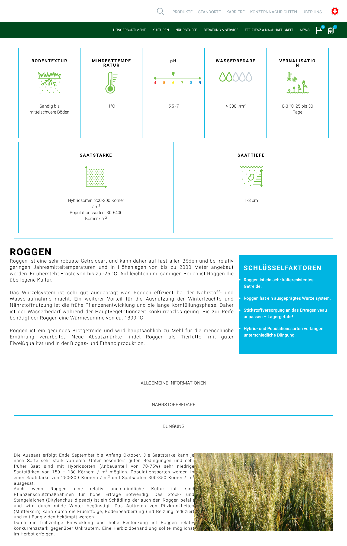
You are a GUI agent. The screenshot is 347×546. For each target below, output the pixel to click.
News (305, 30)
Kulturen (160, 30)
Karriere (235, 11)
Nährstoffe (186, 30)
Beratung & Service (221, 30)
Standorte (209, 11)
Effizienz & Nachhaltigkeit (269, 30)
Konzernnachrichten (273, 11)
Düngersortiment (129, 30)
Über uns (312, 11)
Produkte (182, 11)
